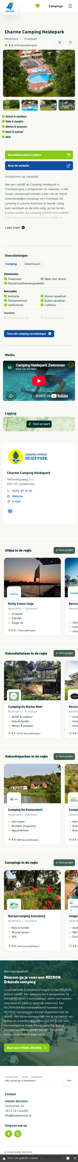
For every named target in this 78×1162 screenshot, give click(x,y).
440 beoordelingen (28, 946)
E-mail (16, 501)
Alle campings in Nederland (20, 1080)
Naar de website (18, 165)
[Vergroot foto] (11, 105)
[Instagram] (17, 1133)
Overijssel (31, 608)
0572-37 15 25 (22, 491)
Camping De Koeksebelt (25, 810)
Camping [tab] (11, 263)
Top (69, 1080)
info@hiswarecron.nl (18, 1115)
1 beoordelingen (26, 630)
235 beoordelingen (25, 45)
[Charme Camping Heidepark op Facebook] (10, 511)
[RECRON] (10, 7)
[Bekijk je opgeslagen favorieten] (38, 6)
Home (25, 1076)
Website (17, 496)
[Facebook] (8, 1133)
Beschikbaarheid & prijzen (24, 155)
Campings (56, 6)
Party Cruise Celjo (21, 604)
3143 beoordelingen (28, 733)
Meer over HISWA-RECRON (24, 1048)
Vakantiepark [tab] (32, 263)
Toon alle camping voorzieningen (26, 333)
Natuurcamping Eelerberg (26, 916)
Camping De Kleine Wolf (25, 707)
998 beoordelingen (27, 839)
